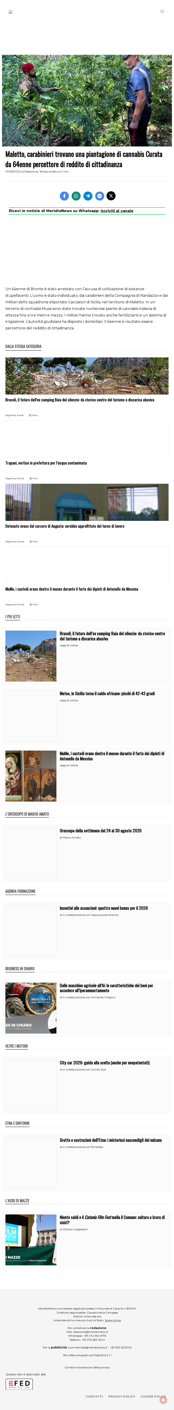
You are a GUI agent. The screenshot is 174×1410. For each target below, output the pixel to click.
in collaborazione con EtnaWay (83, 1147)
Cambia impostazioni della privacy (87, 1367)
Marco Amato (72, 837)
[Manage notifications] (163, 1400)
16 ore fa (20, 604)
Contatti (94, 1396)
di (61, 837)
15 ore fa (20, 478)
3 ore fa (20, 415)
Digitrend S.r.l (102, 1355)
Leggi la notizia (69, 645)
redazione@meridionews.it (90, 1331)
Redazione (31, 171)
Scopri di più (113, 1320)
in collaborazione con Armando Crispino (89, 997)
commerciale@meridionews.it (87, 1347)
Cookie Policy (153, 1396)
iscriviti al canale (117, 211)
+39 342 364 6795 (94, 1335)
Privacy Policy (121, 1396)
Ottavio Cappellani (75, 1229)
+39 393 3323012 (121, 1347)
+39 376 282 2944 (93, 1339)
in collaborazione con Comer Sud (84, 1069)
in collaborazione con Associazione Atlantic (91, 915)
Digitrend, (11, 415)
